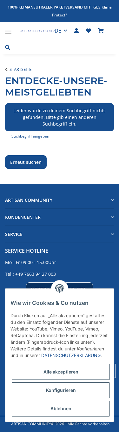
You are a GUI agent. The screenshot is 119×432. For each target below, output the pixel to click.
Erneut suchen (26, 162)
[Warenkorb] (101, 30)
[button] (76, 30)
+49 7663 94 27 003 (35, 274)
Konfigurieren (61, 390)
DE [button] (58, 30)
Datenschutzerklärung (71, 355)
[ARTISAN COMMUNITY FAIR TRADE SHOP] (34, 31)
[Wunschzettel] (89, 30)
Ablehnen (60, 408)
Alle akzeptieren (60, 371)
